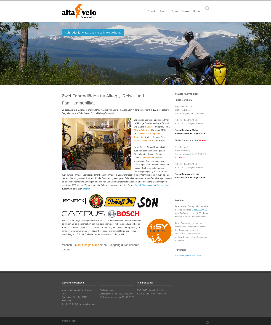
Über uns (197, 11)
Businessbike (163, 185)
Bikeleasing (147, 185)
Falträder (149, 127)
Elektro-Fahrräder (141, 130)
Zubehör (164, 11)
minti (74, 321)
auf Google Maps (88, 245)
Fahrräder (152, 11)
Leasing (185, 11)
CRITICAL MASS (199, 210)
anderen (86, 189)
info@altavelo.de (88, 304)
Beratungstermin (146, 157)
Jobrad (138, 185)
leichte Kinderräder (142, 140)
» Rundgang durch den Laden (188, 256)
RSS (206, 321)
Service (175, 11)
